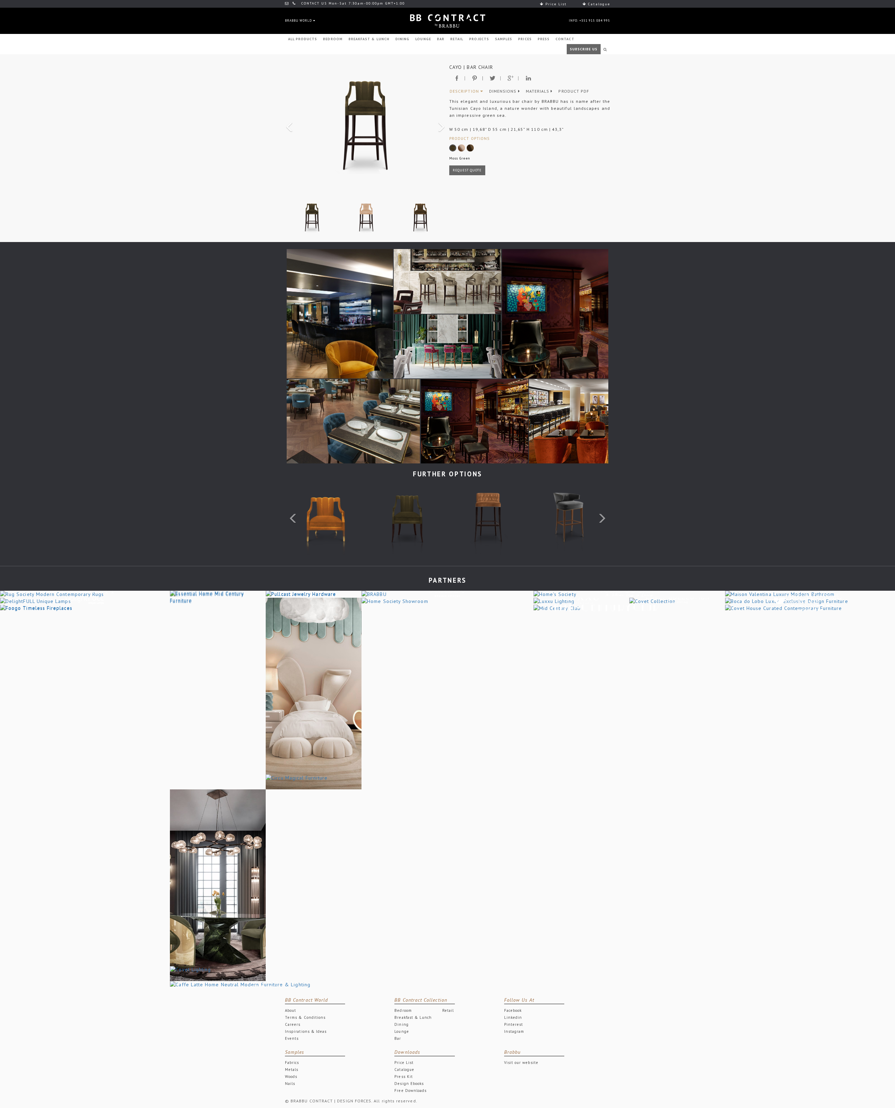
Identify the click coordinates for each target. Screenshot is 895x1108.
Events (292, 1038)
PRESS (544, 39)
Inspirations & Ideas (306, 1031)
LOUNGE (423, 39)
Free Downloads (410, 1090)
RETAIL (456, 39)
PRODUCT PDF (573, 91)
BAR (440, 39)
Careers (292, 1024)
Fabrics (292, 1062)
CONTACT (565, 39)
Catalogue (598, 4)
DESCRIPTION (465, 91)
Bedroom (402, 1010)
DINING (402, 39)
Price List (555, 4)
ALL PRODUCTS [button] (302, 39)
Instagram (514, 1031)
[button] (288, 125)
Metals (291, 1069)
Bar (397, 1038)
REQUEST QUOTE (467, 170)
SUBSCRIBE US (584, 49)
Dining (401, 1024)
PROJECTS (479, 39)
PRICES (524, 39)
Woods (291, 1076)
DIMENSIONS (503, 91)
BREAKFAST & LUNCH (369, 39)
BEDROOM (332, 39)
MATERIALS (538, 91)
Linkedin (513, 1017)
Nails (290, 1083)
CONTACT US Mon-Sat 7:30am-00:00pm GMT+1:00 (352, 3)
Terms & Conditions (305, 1017)
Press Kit (403, 1076)
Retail (448, 1010)
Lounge (401, 1031)
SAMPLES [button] (503, 39)
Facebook (513, 1010)
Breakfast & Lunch (413, 1017)
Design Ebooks (409, 1083)
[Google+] (510, 78)
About (290, 1010)
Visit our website (521, 1062)
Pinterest (513, 1024)
